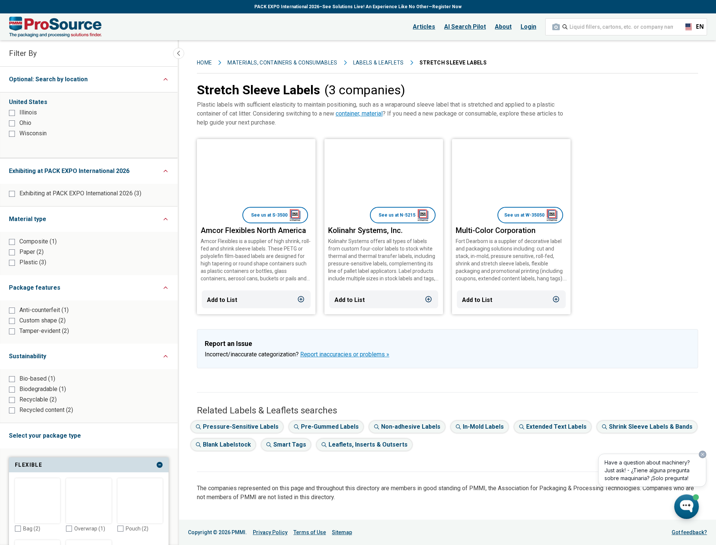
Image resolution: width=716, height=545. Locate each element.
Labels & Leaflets (378, 63)
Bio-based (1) (36, 378)
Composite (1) (37, 241)
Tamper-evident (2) (43, 330)
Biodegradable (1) (42, 389)
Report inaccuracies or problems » (344, 354)
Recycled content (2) (45, 409)
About (503, 26)
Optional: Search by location (63, 81)
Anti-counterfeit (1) (43, 310)
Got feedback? (689, 532)
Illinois (27, 112)
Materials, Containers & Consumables (282, 63)
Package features (61, 289)
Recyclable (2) (37, 399)
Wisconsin (32, 133)
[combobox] (626, 26)
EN (696, 27)
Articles (424, 26)
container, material (359, 113)
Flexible (70, 466)
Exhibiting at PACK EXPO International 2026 (93, 172)
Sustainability (53, 358)
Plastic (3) (32, 262)
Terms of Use (309, 532)
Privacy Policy (270, 532)
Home (204, 63)
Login (528, 26)
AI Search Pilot (465, 26)
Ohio (24, 122)
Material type (53, 220)
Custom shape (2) (42, 320)
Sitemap (342, 532)
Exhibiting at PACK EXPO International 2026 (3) (79, 193)
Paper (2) (31, 251)
